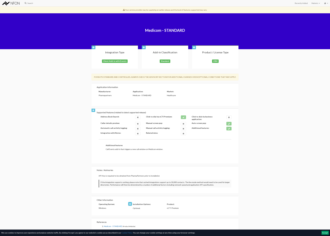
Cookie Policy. (127, 233)
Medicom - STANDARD (113, 226)
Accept (325, 233)
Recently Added (301, 3)
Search (30, 3)
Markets (315, 3)
